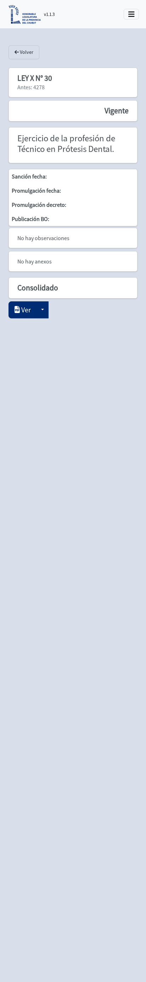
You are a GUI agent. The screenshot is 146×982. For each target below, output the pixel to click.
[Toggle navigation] (131, 14)
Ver (25, 309)
